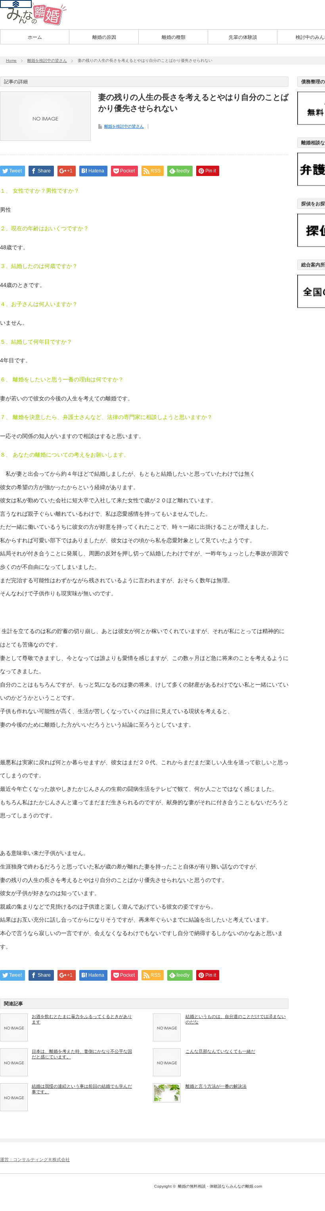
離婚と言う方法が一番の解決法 (216, 1086)
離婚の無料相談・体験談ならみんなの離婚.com (220, 1186)
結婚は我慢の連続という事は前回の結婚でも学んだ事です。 (82, 1089)
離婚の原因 (104, 37)
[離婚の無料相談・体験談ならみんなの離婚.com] (34, 25)
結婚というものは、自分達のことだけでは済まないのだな (235, 1019)
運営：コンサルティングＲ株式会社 (35, 1159)
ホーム (35, 37)
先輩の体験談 (243, 37)
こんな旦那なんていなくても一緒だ (220, 1051)
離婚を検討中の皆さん (47, 60)
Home (11, 60)
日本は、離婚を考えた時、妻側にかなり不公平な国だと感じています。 (82, 1054)
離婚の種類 (173, 37)
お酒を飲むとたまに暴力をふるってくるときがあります (82, 1019)
